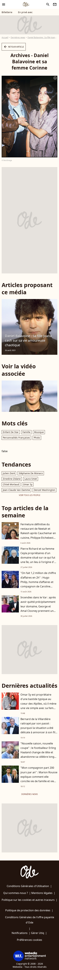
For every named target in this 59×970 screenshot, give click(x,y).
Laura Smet (30, 478)
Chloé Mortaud (11, 484)
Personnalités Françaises (16, 437)
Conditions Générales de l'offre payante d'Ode (29, 919)
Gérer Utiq (37, 933)
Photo (37, 437)
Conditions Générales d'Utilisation (28, 886)
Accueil (5, 37)
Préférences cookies (29, 940)
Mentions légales (41, 893)
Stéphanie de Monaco (31, 473)
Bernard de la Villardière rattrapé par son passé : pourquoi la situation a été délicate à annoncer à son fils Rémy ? (38, 728)
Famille (26, 432)
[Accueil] (26, 4)
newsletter (55, 4)
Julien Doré (9, 473)
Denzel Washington (44, 489)
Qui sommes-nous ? (15, 893)
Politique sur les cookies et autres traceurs (28, 900)
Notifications (20, 933)
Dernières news (18, 37)
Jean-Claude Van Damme (16, 489)
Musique (39, 432)
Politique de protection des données (27, 910)
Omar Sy (27, 484)
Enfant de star (11, 432)
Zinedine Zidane (12, 478)
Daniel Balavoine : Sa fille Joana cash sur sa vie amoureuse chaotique (28, 340)
